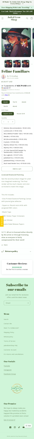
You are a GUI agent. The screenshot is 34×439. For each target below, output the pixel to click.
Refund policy (8, 337)
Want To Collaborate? (11, 328)
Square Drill (7, 114)
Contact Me (8, 323)
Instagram (8, 370)
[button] (2, 18)
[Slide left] (2, 64)
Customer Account (10, 350)
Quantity (4, 118)
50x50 (5, 106)
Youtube (7, 366)
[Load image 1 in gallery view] (8, 63)
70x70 (15, 102)
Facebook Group (10, 374)
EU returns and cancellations (14, 354)
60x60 (24, 102)
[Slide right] (32, 64)
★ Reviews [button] (2, 221)
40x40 (15, 106)
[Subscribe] (28, 303)
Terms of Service (9, 341)
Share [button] (6, 245)
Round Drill (21, 114)
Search (6, 319)
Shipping (4, 89)
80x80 (5, 102)
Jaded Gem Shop (14, 436)
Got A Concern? (9, 420)
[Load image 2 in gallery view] (17, 63)
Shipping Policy (9, 332)
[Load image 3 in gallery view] (25, 63)
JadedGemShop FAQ (10, 345)
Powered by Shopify (22, 436)
